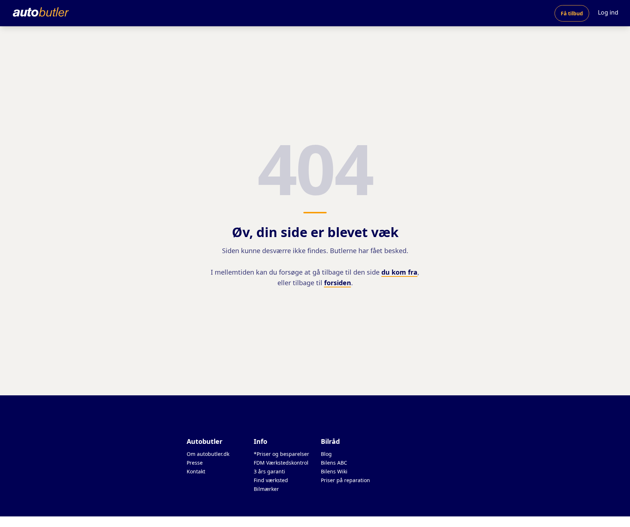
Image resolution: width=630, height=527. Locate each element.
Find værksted (271, 480)
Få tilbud (572, 13)
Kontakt (196, 471)
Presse (195, 462)
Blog (326, 453)
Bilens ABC (334, 462)
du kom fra (399, 272)
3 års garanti (269, 471)
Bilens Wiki (334, 471)
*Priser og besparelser (281, 453)
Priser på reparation (345, 480)
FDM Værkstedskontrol (281, 462)
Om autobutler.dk (208, 453)
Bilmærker (266, 488)
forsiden (337, 282)
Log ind (608, 12)
